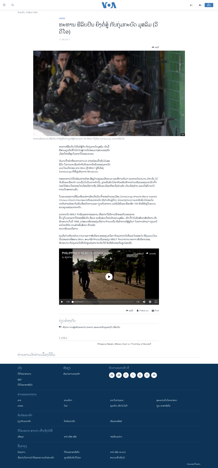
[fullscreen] (156, 302)
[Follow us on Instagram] (126, 375)
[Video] (200, 5)
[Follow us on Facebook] (112, 375)
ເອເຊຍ (62, 18)
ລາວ (19, 400)
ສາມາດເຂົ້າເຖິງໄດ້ (117, 457)
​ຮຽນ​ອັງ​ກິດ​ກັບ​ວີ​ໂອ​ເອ (72, 457)
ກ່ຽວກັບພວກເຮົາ (24, 421)
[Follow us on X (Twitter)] (133, 375)
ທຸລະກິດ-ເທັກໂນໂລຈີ (118, 405)
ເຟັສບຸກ (21, 436)
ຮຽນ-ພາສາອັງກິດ (163, 405)
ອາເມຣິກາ (68, 400)
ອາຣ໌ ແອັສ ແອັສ (70, 436)
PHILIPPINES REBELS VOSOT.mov (86, 253)
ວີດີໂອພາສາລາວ (24, 373)
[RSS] (140, 375)
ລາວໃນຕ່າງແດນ (117, 400)
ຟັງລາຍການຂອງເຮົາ (71, 373)
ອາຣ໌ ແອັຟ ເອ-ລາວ (118, 452)
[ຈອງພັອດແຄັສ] (154, 375)
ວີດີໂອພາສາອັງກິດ (25, 384)
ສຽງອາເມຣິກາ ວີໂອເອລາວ (75, 257)
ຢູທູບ (20, 379)
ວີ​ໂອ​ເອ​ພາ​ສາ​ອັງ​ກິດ (72, 452)
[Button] (155, 47)
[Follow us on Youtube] (119, 375)
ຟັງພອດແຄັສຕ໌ (116, 421)
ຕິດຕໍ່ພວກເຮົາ (69, 421)
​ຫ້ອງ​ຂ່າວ (21, 452)
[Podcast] (147, 375)
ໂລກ (66, 405)
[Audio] (191, 5)
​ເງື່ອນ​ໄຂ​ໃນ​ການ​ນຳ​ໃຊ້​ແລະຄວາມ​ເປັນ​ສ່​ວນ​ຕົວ (36, 457)
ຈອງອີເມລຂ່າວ (116, 436)
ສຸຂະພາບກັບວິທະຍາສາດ (166, 400)
